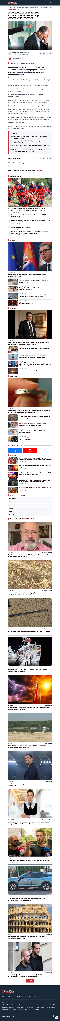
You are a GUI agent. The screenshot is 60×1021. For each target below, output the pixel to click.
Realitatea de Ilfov (25, 1009)
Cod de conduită (32, 996)
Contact (3, 996)
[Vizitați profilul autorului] (9, 53)
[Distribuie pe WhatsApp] (47, 53)
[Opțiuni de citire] (57, 1018)
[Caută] (46, 2)
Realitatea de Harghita (6, 1009)
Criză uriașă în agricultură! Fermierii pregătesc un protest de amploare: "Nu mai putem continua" (27, 594)
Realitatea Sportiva (13, 1004)
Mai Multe (30, 980)
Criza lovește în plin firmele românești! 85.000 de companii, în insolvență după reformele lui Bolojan (33, 424)
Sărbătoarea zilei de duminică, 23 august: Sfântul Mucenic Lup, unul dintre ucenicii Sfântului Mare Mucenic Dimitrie (30, 232)
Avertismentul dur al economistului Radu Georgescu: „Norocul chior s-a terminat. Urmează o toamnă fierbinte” (29, 411)
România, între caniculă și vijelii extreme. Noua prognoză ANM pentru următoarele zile (35, 466)
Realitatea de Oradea (50, 1007)
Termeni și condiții (10, 996)
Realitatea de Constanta (42, 1004)
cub (10, 166)
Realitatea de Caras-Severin (7, 1007)
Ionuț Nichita (48, 781)
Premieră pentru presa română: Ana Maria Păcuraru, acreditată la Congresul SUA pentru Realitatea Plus (29, 823)
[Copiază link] (40, 53)
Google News (39, 170)
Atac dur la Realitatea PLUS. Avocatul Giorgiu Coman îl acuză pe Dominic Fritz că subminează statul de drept (28, 343)
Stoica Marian (48, 705)
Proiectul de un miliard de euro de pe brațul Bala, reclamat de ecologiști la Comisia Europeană (27, 746)
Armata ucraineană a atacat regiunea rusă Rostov (33, 370)
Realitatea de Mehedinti (30, 1007)
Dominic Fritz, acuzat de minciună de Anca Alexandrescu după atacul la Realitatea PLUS (34, 349)
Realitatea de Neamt (31, 1004)
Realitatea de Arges (40, 1007)
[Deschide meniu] (50, 3)
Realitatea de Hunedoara (36, 1009)
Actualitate (19, 7)
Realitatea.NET (5, 1004)
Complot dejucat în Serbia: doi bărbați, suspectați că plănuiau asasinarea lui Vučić (30, 137)
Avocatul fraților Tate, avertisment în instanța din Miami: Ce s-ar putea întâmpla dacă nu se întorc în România (28, 975)
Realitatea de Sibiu (23, 52)
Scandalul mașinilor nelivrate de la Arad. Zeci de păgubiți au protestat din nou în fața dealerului (27, 899)
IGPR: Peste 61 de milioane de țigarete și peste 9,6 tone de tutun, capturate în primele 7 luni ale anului (31, 150)
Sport (12, 229)
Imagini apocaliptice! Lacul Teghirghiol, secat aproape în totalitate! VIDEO (29, 141)
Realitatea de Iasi (16, 1009)
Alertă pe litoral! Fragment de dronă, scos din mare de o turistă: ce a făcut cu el (31, 146)
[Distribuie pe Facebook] (44, 53)
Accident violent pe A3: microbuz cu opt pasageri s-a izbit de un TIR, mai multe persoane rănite (35, 473)
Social (9, 212)
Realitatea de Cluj (52, 1004)
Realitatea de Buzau (19, 1007)
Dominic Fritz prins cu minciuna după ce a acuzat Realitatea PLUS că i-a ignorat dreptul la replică (32, 356)
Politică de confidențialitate (21, 996)
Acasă (11, 7)
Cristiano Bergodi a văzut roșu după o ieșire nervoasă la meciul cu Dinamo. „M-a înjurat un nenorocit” (29, 226)
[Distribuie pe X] (50, 53)
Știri (14, 7)
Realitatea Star (22, 1004)
